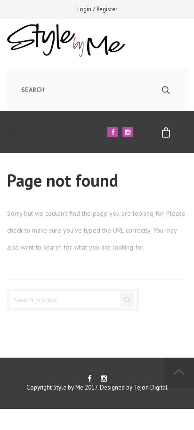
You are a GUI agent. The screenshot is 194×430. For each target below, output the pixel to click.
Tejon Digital (151, 387)
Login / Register (97, 9)
